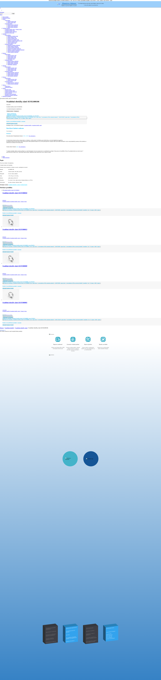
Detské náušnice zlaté (12, 37)
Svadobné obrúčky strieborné (11, 31)
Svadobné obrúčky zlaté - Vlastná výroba (18, 201)
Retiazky (4, 53)
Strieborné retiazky (9, 60)
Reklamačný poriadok (51, 632)
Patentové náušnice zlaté (12, 41)
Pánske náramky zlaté (12, 69)
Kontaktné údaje (110, 628)
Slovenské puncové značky (70, 631)
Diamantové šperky (6, 18)
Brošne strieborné (8, 92)
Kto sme (68, 635)
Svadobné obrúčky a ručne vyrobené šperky (17, 184)
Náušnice (4, 33)
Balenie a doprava (90, 631)
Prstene (4, 19)
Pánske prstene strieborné (13, 26)
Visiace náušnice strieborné (13, 52)
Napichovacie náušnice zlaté (13, 39)
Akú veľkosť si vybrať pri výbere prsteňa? (91, 641)
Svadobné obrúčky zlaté (10, 30)
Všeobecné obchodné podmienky (51, 628)
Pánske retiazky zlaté (12, 56)
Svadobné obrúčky (6, 28)
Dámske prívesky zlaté (12, 79)
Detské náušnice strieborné (13, 46)
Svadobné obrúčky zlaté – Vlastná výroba (13, 29)
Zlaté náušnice (8, 35)
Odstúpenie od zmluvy (51, 642)
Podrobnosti (16, 111)
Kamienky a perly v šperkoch (90, 634)
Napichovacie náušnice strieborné (14, 48)
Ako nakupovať (89, 628)
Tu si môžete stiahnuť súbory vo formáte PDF (71, 637)
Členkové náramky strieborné (11, 91)
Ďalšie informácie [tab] (6, 157)
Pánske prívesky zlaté (12, 80)
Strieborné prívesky (9, 81)
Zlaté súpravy (7, 86)
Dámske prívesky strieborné (13, 82)
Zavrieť (15, 123)
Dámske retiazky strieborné (13, 61)
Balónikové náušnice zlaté (13, 36)
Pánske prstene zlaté (12, 22)
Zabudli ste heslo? (70, 641)
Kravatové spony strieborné (10, 94)
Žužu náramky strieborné (12, 75)
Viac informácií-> (9, 131)
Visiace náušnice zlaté (12, 43)
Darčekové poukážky (7, 96)
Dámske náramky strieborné (13, 72)
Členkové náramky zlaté (10, 90)
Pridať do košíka (10, 111)
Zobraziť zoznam (10, 123)
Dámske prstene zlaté (12, 21)
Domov (2, 328)
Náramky (4, 65)
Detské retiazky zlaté (12, 57)
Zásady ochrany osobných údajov (50, 638)
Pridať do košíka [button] (9, 205)
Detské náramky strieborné (13, 74)
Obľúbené (2, 12)
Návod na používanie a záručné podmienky (51, 635)
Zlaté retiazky (7, 54)
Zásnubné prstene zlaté (9, 32)
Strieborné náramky (9, 71)
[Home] (58, 4)
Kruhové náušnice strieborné (13, 47)
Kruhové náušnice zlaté (12, 38)
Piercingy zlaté (8, 89)
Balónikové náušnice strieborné (14, 45)
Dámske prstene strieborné (13, 24)
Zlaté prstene (7, 20)
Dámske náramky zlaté (12, 68)
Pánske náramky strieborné (13, 73)
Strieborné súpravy (9, 87)
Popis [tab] (4, 156)
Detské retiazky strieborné (13, 63)
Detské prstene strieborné (13, 27)
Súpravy (4, 85)
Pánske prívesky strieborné (13, 83)
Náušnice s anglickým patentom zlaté (15, 40)
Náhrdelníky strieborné (12, 64)
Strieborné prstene (8, 23)
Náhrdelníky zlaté (11, 58)
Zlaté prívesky (8, 78)
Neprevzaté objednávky (71, 628)
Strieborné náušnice (9, 44)
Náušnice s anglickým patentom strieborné (16, 49)
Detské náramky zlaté (12, 70)
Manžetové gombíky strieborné (11, 95)
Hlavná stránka (5, 16)
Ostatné (4, 88)
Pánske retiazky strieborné (13, 62)
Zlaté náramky (8, 66)
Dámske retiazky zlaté (12, 55)
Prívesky (4, 77)
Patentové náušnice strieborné (13, 51)
